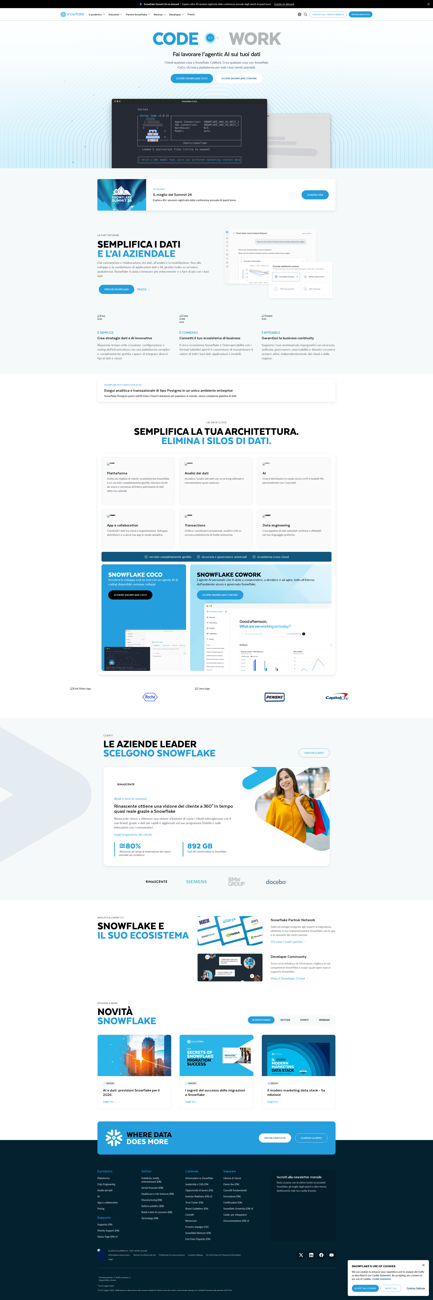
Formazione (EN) (232, 1196)
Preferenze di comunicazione (172, 1255)
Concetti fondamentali (235, 1190)
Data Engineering (106, 1184)
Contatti (189, 1214)
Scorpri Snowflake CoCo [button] (130, 595)
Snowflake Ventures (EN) (198, 1233)
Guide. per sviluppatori (235, 1214)
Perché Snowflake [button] (116, 289)
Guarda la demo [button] (311, 1138)
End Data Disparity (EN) (197, 1239)
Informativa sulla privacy (119, 1255)
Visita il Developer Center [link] (288, 978)
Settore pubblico (150, 1206)
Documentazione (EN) (234, 1220)
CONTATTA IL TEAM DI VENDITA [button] (328, 14)
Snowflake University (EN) (236, 1208)
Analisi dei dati (104, 1190)
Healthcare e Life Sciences (155, 1193)
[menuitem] (97, 14)
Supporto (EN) (104, 1224)
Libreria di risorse (232, 1178)
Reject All (391, 1288)
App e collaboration (107, 1202)
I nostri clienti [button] (314, 753)
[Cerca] (305, 14)
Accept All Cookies (365, 1288)
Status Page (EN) (106, 1236)
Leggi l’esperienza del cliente (133, 834)
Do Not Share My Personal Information (223, 1255)
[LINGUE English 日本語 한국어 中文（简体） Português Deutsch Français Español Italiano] (300, 14)
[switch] (213, 37)
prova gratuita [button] (361, 14)
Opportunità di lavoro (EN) (199, 1190)
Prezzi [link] (142, 289)
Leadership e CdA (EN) (197, 1184)
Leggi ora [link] (108, 1101)
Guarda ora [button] (315, 195)
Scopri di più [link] (192, 499)
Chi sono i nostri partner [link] (287, 942)
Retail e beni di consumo (130, 798)
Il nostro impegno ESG (197, 1226)
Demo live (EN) (231, 1184)
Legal (110, 1259)
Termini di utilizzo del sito (144, 1255)
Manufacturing (149, 1200)
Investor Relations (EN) (197, 1196)
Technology (147, 1218)
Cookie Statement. (381, 1279)
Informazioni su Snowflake (199, 1178)
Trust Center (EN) (194, 1202)
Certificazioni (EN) (232, 1202)
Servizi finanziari (149, 1187)
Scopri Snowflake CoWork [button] (239, 78)
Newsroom (191, 1220)
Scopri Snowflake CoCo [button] (192, 78)
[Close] (423, 1265)
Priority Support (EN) (108, 1230)
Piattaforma (103, 1178)
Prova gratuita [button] (275, 1138)
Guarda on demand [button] (284, 4)
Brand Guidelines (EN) (196, 1208)
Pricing (100, 1208)
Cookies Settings (195, 1255)
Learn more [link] (113, 499)
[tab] (156, 882)
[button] (428, 4)
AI (98, 1196)
